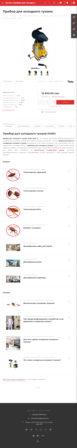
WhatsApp (50, 430)
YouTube (41, 430)
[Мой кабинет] (54, 3)
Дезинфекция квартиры (34, 278)
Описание (8, 126)
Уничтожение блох (32, 209)
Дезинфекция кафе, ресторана (37, 246)
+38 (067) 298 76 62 (39, 414)
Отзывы (37, 126)
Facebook (27, 430)
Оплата (61, 126)
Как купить (49, 126)
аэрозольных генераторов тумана (49, 150)
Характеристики (23, 126)
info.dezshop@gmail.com (40, 418)
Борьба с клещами (32, 228)
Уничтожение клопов (33, 191)
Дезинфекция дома (32, 262)
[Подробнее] (69, 170)
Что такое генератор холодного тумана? (42, 360)
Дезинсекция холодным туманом (39, 303)
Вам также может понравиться (14, 379)
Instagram (31, 430)
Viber (46, 430)
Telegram (36, 430)
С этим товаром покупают (35, 379)
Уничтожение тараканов (34, 172)
